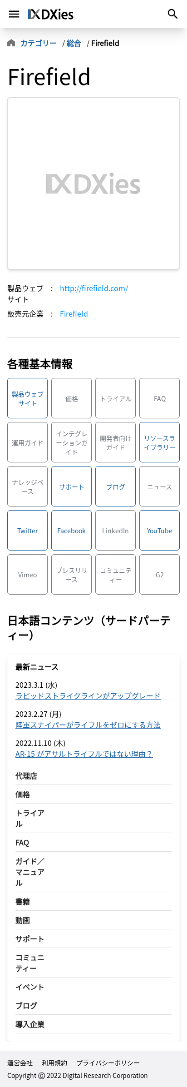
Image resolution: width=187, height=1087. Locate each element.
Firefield (74, 313)
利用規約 (54, 1062)
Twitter (27, 530)
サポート (71, 486)
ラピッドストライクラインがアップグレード (88, 695)
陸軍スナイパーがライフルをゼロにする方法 (88, 724)
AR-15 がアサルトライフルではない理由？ (84, 753)
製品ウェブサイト (28, 398)
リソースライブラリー (160, 442)
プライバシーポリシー (108, 1062)
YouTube (159, 530)
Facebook (71, 530)
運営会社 (20, 1062)
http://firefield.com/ (94, 288)
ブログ (115, 486)
